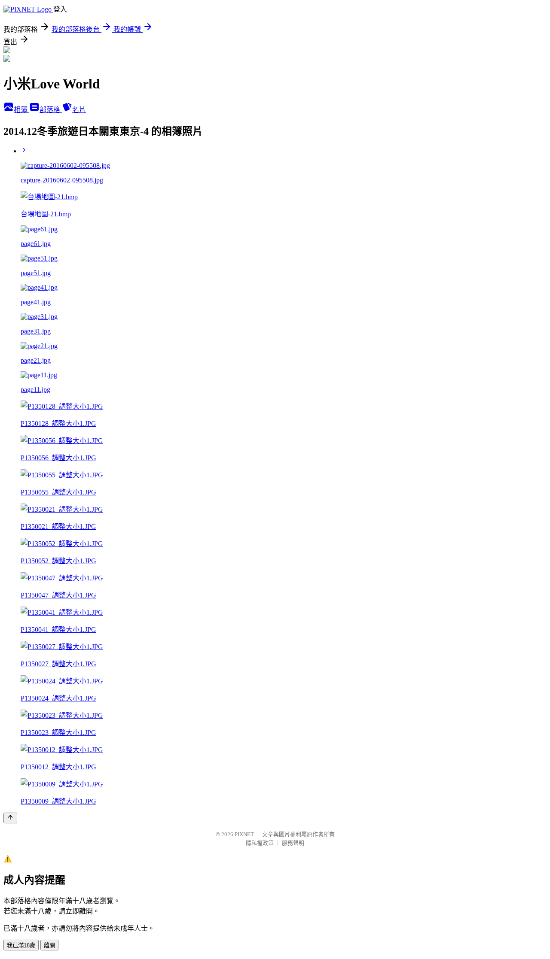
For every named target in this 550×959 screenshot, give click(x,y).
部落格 (51, 109)
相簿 (21, 109)
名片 (79, 109)
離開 (49, 945)
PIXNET (244, 834)
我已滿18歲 (21, 945)
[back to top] (10, 818)
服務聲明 (293, 843)
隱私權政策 (260, 843)
